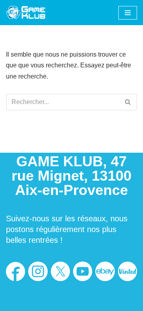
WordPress (100, 302)
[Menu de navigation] (127, 13)
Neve (34, 302)
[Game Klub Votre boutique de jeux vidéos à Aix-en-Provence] (26, 13)
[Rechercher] (128, 102)
